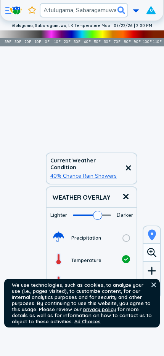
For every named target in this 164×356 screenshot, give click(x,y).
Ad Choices (87, 321)
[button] (153, 285)
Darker (125, 215)
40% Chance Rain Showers (83, 176)
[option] (92, 238)
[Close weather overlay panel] (126, 197)
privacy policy (99, 309)
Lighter (58, 215)
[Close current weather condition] (128, 168)
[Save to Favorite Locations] (32, 10)
